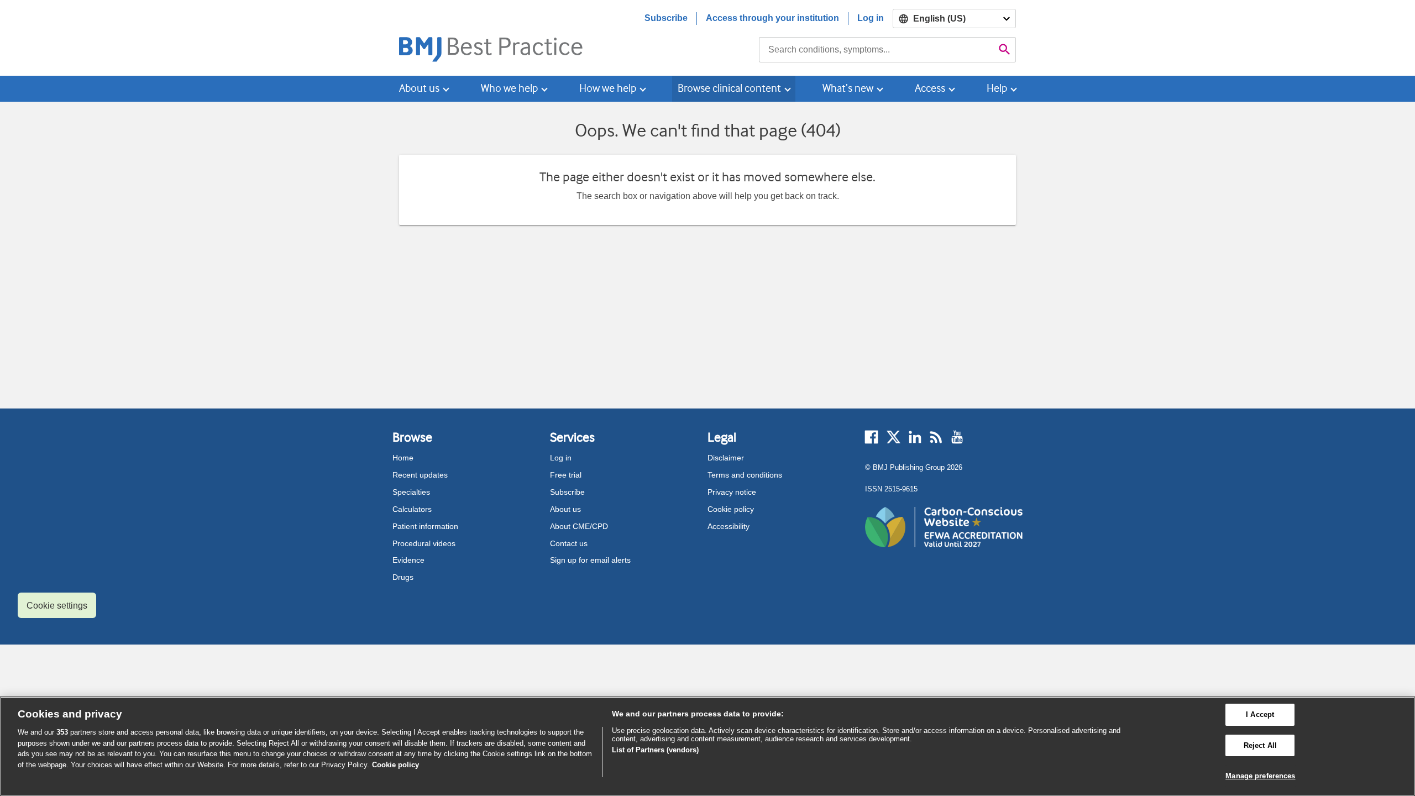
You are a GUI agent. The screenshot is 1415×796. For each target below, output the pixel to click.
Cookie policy (731, 509)
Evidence (408, 560)
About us (565, 509)
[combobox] (876, 49)
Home (402, 457)
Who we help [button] (509, 88)
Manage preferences (1260, 776)
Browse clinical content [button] (729, 88)
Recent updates (420, 474)
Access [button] (930, 88)
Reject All (1260, 745)
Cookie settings (57, 605)
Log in (870, 18)
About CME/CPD (579, 526)
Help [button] (997, 88)
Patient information (425, 526)
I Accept (1260, 714)
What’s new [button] (847, 88)
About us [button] (419, 88)
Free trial (565, 474)
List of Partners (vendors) (655, 750)
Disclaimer (726, 457)
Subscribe (666, 18)
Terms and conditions (745, 474)
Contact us (569, 543)
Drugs (402, 577)
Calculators (412, 509)
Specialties (411, 492)
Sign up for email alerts (590, 560)
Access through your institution (772, 18)
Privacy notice (732, 492)
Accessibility (729, 526)
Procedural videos (423, 543)
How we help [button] (607, 88)
